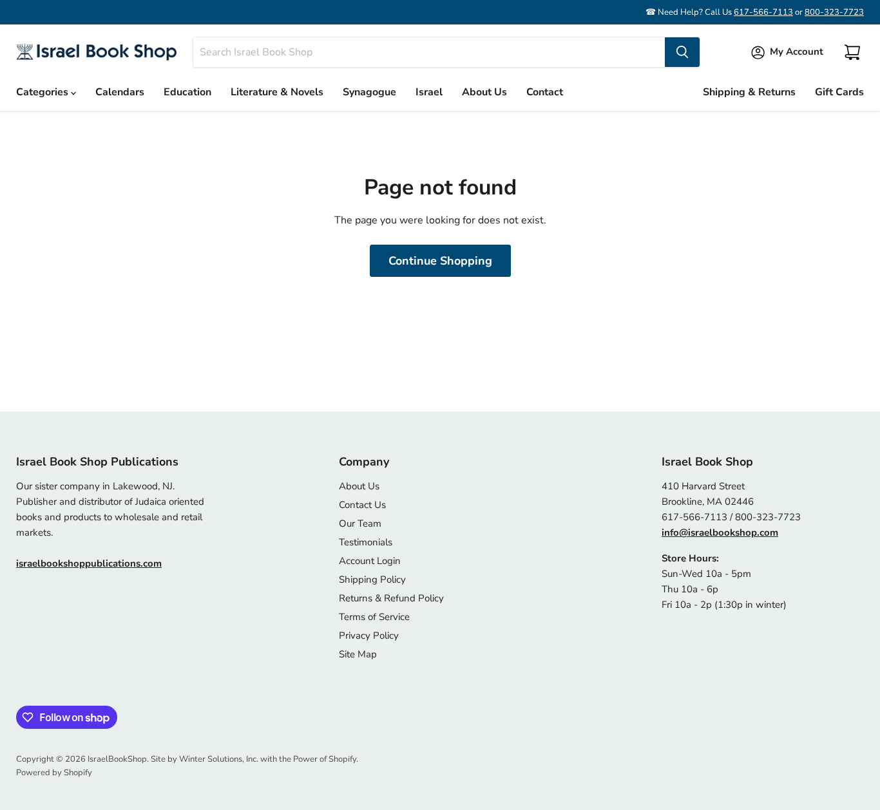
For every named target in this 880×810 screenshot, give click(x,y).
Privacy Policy (369, 635)
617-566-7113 (763, 12)
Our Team (360, 523)
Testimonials (365, 542)
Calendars (119, 92)
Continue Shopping (440, 260)
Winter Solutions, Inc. (218, 759)
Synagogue (369, 92)
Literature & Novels (277, 92)
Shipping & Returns (749, 92)
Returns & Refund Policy (391, 598)
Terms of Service (374, 616)
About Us (484, 92)
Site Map (358, 654)
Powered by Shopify (54, 772)
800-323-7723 (834, 12)
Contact (544, 92)
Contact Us (362, 504)
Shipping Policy (372, 579)
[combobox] (429, 52)
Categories (43, 92)
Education (187, 92)
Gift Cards (839, 92)
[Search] (682, 52)
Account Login (370, 560)
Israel (429, 92)
